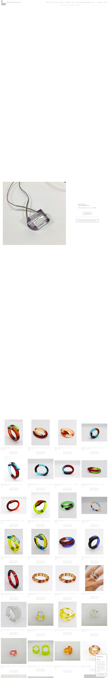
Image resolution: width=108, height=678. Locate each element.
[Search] (105, 2)
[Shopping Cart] (106, 2)
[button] (52, 2)
